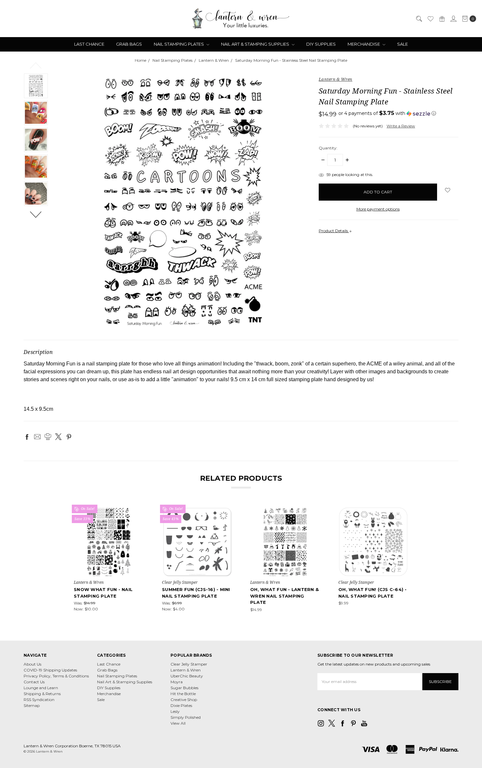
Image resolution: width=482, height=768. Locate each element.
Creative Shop (184, 699)
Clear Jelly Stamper (189, 664)
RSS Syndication (39, 699)
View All (178, 723)
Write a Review (401, 125)
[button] (387, 113)
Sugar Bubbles (184, 687)
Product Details (334, 230)
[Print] (48, 436)
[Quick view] (139, 511)
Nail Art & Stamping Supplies (255, 44)
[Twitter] (58, 436)
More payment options (378, 209)
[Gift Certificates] (441, 19)
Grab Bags (129, 44)
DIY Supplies (321, 44)
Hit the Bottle (183, 693)
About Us (32, 664)
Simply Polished (186, 717)
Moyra (177, 681)
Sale (402, 44)
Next (36, 214)
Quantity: (328, 147)
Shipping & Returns (42, 693)
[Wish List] (430, 19)
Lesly (175, 711)
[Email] (37, 436)
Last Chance (89, 44)
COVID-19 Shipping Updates (50, 670)
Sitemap (32, 705)
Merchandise (364, 44)
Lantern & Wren (186, 670)
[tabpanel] (109, 559)
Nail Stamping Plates (179, 44)
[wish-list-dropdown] (447, 190)
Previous (36, 65)
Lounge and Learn (41, 687)
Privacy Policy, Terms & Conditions (56, 675)
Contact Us (34, 681)
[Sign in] (453, 19)
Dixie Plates (181, 705)
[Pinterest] (69, 436)
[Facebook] (27, 436)
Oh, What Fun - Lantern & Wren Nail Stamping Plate (284, 596)
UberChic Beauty (187, 675)
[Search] (418, 19)
